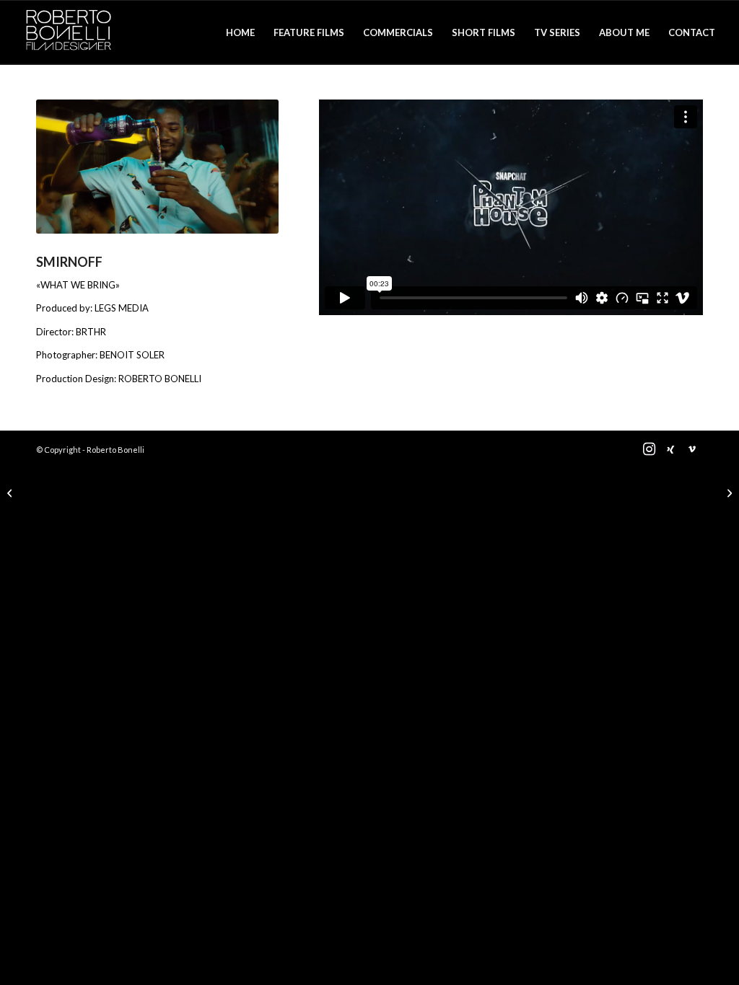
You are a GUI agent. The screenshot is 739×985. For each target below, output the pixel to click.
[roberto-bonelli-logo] (68, 32)
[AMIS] (11, 492)
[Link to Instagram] (649, 449)
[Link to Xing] (670, 449)
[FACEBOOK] (728, 492)
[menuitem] (240, 32)
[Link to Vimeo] (692, 449)
